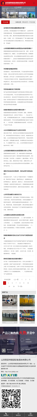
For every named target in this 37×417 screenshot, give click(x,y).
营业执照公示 (16, 386)
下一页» (20, 286)
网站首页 (25, 22)
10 (28, 283)
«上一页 (16, 279)
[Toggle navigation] (34, 3)
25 (9, 286)
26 (14, 286)
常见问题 (32, 22)
